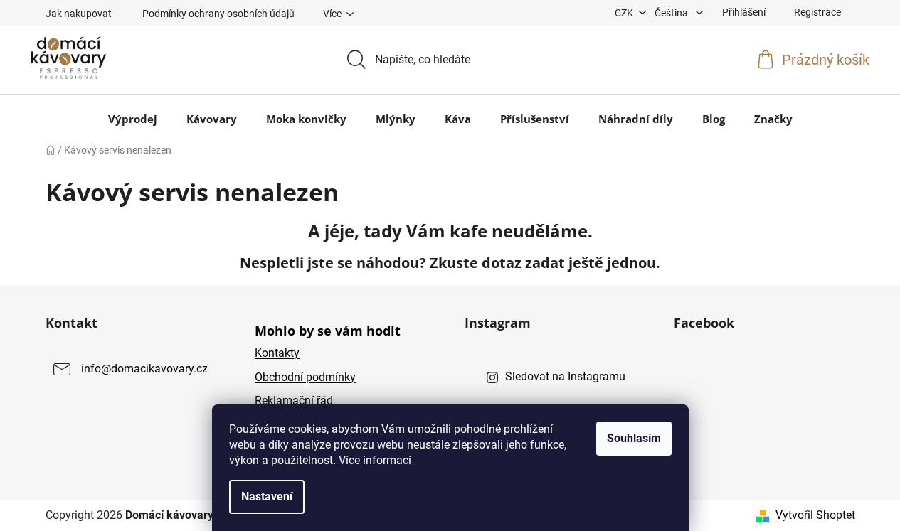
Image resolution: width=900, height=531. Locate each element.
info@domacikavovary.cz (144, 369)
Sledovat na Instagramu (565, 376)
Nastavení (266, 496)
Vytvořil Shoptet (815, 515)
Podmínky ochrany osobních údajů (218, 13)
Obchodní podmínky (305, 377)
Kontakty (277, 353)
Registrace (817, 12)
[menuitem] (132, 119)
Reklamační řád (294, 400)
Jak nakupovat (79, 13)
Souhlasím (634, 438)
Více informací (375, 460)
